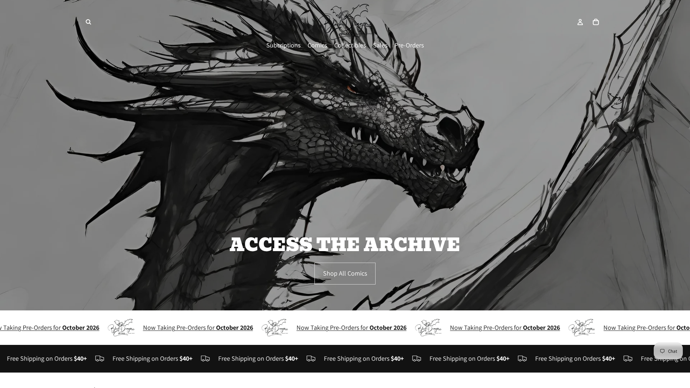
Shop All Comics (345, 273)
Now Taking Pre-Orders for (182, 327)
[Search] (88, 22)
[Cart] (596, 22)
